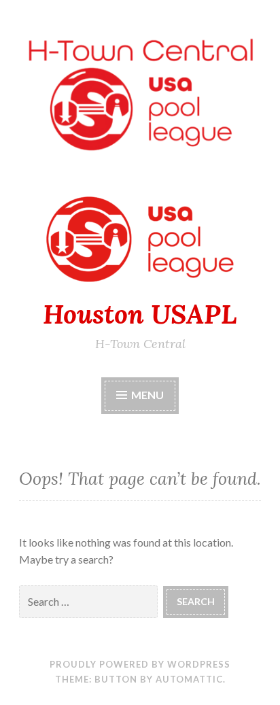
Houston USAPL (140, 314)
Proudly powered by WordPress (140, 664)
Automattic (189, 679)
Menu (147, 394)
